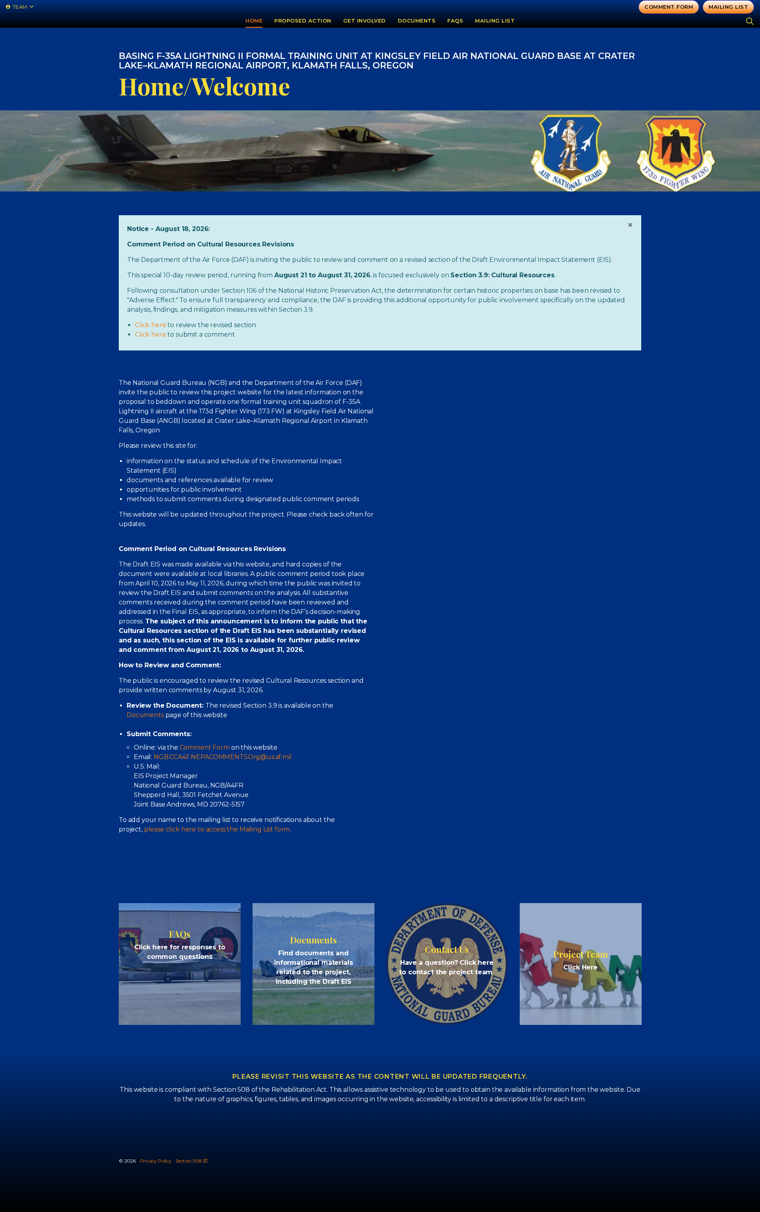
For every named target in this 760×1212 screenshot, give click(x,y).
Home (253, 20)
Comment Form (668, 7)
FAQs (455, 20)
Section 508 (189, 1161)
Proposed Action (302, 20)
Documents (417, 20)
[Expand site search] (749, 21)
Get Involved (364, 20)
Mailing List (495, 20)
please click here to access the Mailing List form (217, 829)
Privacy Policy (155, 1161)
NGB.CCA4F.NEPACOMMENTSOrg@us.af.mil (223, 757)
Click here (150, 325)
